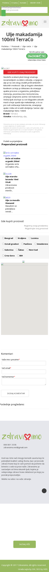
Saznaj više (24, 544)
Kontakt (23, 3)
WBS (45, 569)
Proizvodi (15, 46)
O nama (14, 3)
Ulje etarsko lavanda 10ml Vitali (11, 179)
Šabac (21, 249)
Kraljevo (22, 238)
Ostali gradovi (11, 244)
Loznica (34, 238)
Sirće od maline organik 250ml (12, 159)
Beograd (8, 238)
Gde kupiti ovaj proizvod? (21, 72)
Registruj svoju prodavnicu (36, 225)
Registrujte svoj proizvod (36, 228)
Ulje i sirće (26, 46)
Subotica (8, 249)
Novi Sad (33, 249)
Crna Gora (9, 255)
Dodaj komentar (16, 393)
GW (33, 569)
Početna (5, 3)
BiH (21, 255)
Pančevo (27, 244)
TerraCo (14, 113)
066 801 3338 (35, 3)
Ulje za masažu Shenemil (12, 201)
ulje (25, 116)
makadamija (17, 116)
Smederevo (42, 244)
